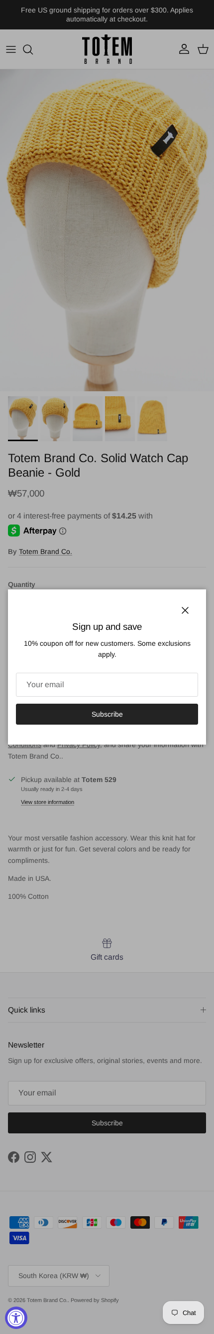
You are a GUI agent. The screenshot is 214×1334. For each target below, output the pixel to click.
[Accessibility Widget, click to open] (16, 1318)
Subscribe (107, 714)
